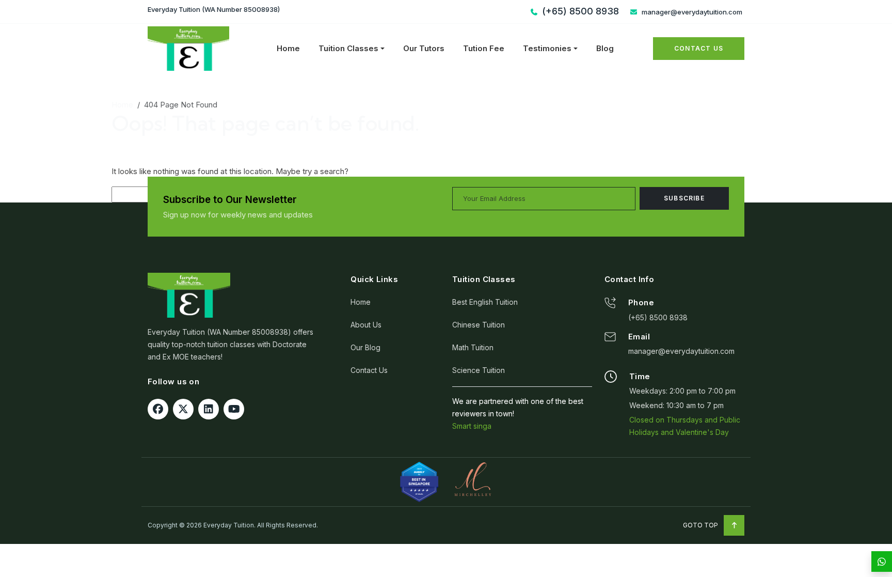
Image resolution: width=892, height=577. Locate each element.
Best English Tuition (485, 302)
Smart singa (471, 426)
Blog (605, 48)
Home (288, 48)
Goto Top (701, 525)
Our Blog (365, 347)
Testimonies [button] (547, 48)
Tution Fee (483, 48)
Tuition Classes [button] (348, 48)
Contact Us (698, 48)
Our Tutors (423, 48)
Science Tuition (478, 370)
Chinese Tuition (478, 324)
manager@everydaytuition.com (691, 12)
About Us (366, 324)
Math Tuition (472, 347)
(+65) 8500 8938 (658, 317)
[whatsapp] (881, 561)
